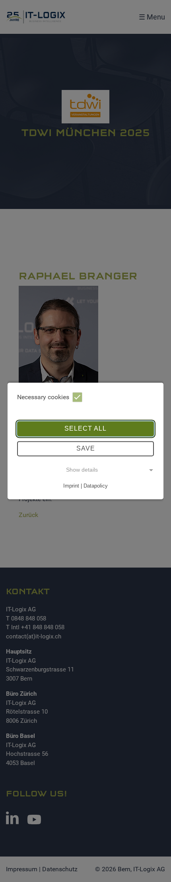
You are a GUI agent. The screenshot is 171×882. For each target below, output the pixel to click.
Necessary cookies (43, 397)
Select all (85, 428)
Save (85, 448)
